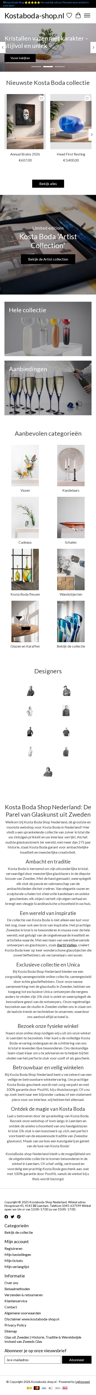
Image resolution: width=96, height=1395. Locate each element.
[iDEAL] (29, 1388)
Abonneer (76, 1360)
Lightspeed (82, 1382)
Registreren (13, 1248)
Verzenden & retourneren (23, 1295)
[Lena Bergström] (30, 751)
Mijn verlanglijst (16, 1266)
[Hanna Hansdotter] (30, 731)
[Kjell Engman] (66, 731)
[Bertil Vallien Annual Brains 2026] (25, 121)
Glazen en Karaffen (25, 646)
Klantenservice (15, 1301)
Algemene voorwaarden (22, 1313)
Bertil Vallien (67, 945)
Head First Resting (71, 154)
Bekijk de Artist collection (48, 259)
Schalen (71, 542)
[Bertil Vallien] (66, 690)
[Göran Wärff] (66, 710)
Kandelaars (70, 490)
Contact (10, 1307)
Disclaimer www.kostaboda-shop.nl (31, 1319)
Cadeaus (25, 542)
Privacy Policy (15, 1325)
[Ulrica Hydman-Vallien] (48, 771)
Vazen (25, 490)
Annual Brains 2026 (25, 154)
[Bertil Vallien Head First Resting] (71, 121)
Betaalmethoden (17, 1289)
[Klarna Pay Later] (65, 1388)
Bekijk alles (48, 183)
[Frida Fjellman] (30, 710)
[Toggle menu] (87, 15)
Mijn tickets (13, 1260)
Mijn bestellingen (17, 1254)
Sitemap (10, 1331)
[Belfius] (58, 1388)
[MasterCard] (37, 1388)
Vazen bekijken (20, 58)
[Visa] (44, 1388)
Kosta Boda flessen (25, 594)
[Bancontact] (51, 1388)
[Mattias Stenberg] (66, 751)
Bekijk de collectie (71, 646)
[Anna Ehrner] (30, 690)
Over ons (11, 1283)
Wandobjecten (71, 594)
